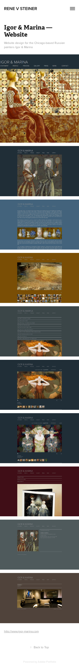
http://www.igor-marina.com (21, 631)
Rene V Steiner (20, 8)
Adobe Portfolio (47, 662)
